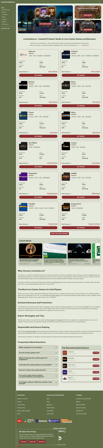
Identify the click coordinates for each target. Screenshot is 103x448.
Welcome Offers (80, 405)
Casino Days (50, 414)
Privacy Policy (21, 408)
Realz (48, 402)
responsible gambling (30, 331)
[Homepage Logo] (8, 3)
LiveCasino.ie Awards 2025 (83, 399)
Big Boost (49, 405)
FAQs (18, 414)
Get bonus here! (45, 24)
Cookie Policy (21, 405)
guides (52, 320)
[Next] (99, 240)
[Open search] (99, 1)
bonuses (47, 307)
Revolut (78, 402)
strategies (59, 320)
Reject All (32, 441)
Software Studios (81, 408)
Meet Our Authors (22, 399)
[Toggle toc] (14, 28)
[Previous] (95, 240)
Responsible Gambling (23, 411)
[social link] (59, 438)
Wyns (48, 399)
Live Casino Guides (81, 414)
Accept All (42, 441)
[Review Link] (23, 55)
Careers (19, 402)
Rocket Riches (51, 408)
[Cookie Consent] (19, 445)
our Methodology (55, 282)
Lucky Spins (50, 411)
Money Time (79, 411)
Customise (24, 441)
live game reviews (55, 295)
